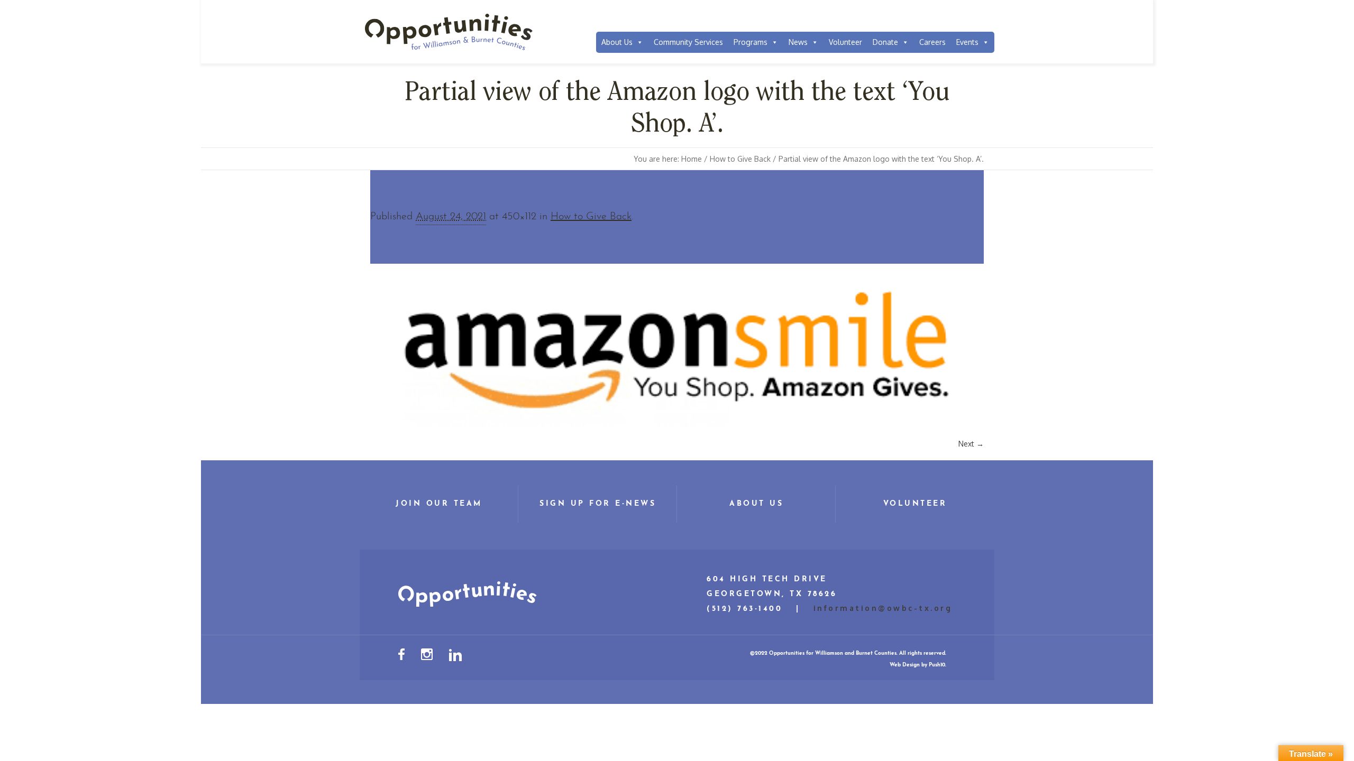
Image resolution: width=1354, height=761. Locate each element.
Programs (750, 42)
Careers (932, 42)
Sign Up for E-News (597, 504)
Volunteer (845, 42)
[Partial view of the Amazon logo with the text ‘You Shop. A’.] (677, 351)
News (798, 42)
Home (691, 158)
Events (967, 42)
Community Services (688, 42)
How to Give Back (740, 158)
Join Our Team (439, 504)
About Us (617, 42)
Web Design (905, 665)
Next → (971, 443)
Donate (885, 42)
